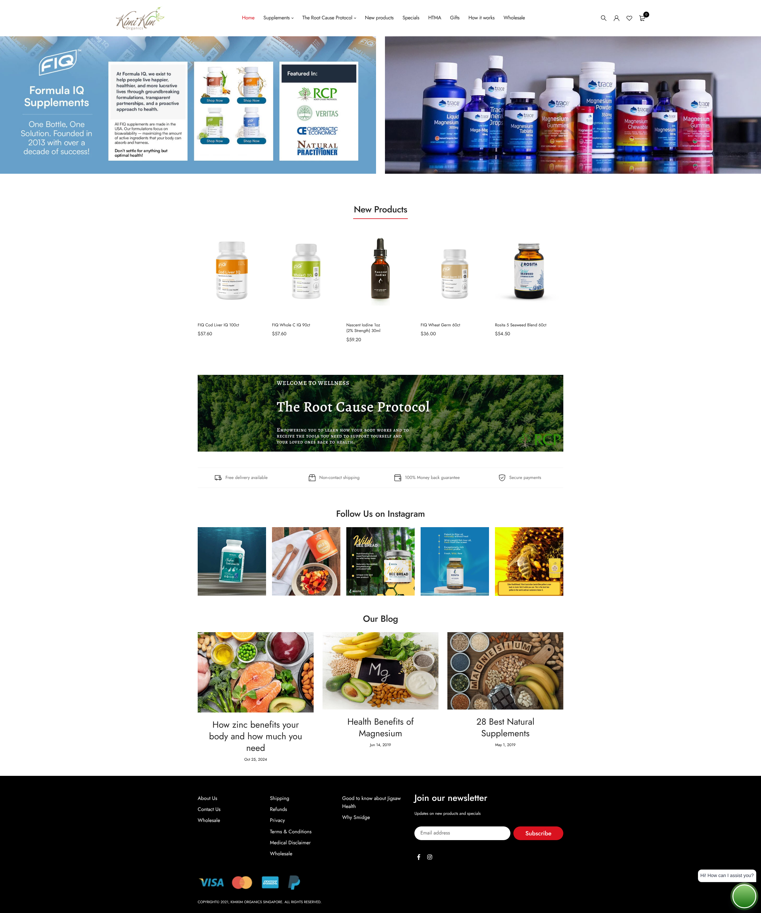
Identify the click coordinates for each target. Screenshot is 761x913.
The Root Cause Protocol (327, 17)
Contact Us (209, 809)
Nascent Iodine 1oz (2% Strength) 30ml (363, 328)
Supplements (276, 17)
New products (379, 17)
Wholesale (514, 17)
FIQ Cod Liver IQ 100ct (218, 325)
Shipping (279, 798)
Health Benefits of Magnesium (381, 727)
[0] (642, 18)
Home (248, 17)
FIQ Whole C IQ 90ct (291, 325)
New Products (380, 209)
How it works (481, 17)
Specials (410, 17)
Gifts (455, 17)
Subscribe (538, 833)
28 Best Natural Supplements (506, 727)
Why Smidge (356, 817)
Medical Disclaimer (290, 842)
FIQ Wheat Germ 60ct (440, 325)
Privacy (277, 820)
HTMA (434, 17)
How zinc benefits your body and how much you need (257, 736)
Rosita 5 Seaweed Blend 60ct (520, 325)
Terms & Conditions (291, 831)
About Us (207, 798)
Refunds (278, 809)
